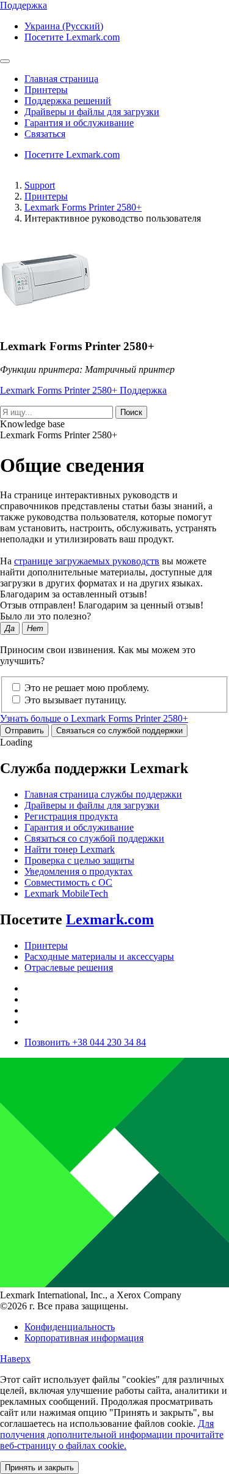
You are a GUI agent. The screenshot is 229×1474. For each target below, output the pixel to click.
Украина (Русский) (63, 26)
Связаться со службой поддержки (119, 730)
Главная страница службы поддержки (103, 794)
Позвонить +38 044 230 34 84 (85, 1042)
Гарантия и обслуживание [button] (79, 123)
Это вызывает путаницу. (75, 700)
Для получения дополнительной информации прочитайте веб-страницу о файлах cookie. (112, 1434)
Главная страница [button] (61, 78)
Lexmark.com (110, 919)
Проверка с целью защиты (79, 860)
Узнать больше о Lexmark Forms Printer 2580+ (94, 718)
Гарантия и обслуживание (79, 827)
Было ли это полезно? (45, 616)
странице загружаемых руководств (86, 561)
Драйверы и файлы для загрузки (91, 805)
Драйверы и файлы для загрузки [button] (91, 112)
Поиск (131, 412)
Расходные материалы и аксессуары (99, 956)
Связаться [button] (44, 134)
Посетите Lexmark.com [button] (72, 37)
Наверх (15, 1358)
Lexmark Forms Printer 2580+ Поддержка (83, 390)
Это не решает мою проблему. (86, 688)
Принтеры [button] (46, 89)
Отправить (24, 730)
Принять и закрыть (39, 1467)
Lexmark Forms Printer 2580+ (83, 207)
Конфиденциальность (69, 1327)
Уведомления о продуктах (78, 871)
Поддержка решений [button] (67, 100)
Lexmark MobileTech (66, 893)
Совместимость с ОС (68, 882)
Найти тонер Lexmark (69, 849)
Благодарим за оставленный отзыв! (73, 594)
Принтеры (46, 196)
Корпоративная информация (84, 1338)
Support (39, 185)
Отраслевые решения (68, 967)
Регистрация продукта (71, 816)
